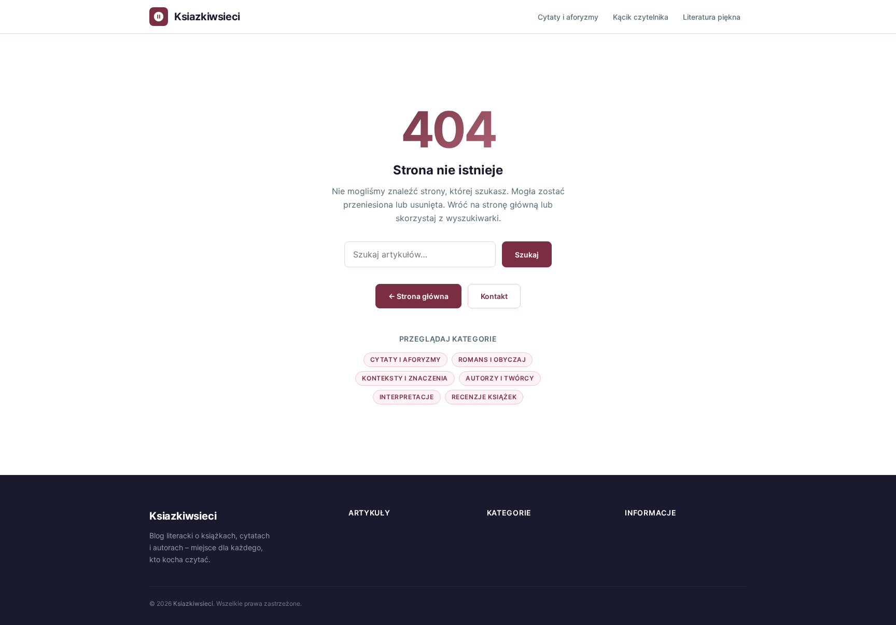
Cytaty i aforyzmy (568, 16)
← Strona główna (418, 296)
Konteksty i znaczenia (405, 378)
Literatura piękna (711, 16)
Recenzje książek (484, 397)
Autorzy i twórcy (500, 378)
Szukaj (527, 254)
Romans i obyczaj (492, 359)
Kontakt (494, 296)
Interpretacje (407, 397)
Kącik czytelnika (640, 16)
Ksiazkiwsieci (193, 603)
